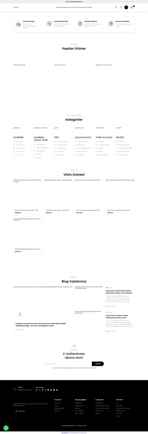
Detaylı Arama (120, 411)
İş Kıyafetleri (99, 403)
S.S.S (117, 403)
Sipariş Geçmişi (79, 406)
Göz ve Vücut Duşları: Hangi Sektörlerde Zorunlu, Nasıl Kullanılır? (117, 316)
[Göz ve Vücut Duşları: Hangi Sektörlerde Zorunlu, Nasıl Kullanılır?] (89, 322)
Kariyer (56, 406)
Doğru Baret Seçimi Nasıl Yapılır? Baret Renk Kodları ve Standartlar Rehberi (119, 292)
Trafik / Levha (100, 411)
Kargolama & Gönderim (123, 408)
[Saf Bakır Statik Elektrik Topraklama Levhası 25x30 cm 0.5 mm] (27, 232)
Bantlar (98, 413)
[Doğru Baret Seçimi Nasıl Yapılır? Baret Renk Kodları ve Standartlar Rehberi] (89, 297)
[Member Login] (126, 7)
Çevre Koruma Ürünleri (102, 408)
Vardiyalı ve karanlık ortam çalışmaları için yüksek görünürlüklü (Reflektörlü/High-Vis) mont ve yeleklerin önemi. (41, 324)
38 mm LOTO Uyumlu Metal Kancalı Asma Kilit (88, 210)
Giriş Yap (118, 413)
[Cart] (132, 7)
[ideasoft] (65, 433)
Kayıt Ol (118, 416)
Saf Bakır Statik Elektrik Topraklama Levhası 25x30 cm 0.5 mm (28, 249)
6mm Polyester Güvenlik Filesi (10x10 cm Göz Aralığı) (118, 210)
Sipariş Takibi (79, 413)
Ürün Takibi (119, 406)
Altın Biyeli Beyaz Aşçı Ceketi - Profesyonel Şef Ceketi (57, 210)
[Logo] (74, 7)
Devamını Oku (20, 329)
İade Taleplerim (79, 411)
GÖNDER (98, 364)
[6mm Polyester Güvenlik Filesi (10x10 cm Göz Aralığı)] (120, 193)
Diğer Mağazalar (59, 408)
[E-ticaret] (74, 432)
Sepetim (77, 408)
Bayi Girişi (57, 411)
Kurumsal (57, 403)
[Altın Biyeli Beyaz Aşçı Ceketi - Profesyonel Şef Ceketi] (58, 193)
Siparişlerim (78, 403)
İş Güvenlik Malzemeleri (102, 406)
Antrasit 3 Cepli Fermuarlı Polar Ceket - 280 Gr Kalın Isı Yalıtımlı (26, 210)
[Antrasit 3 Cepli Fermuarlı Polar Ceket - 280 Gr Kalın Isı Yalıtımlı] (27, 193)
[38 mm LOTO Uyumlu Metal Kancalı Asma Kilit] (89, 193)
